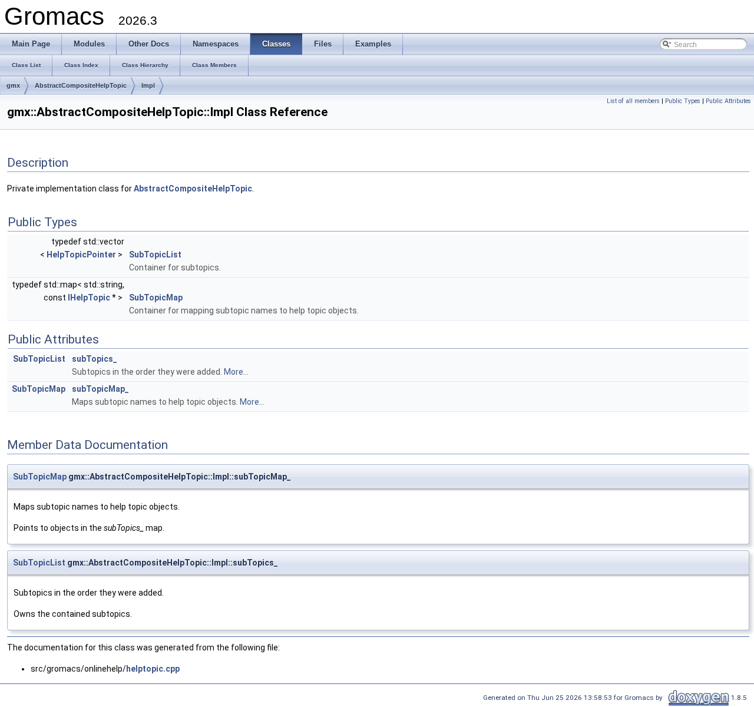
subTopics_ (94, 359)
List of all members (633, 101)
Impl (148, 85)
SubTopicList (155, 254)
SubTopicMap (156, 297)
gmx (13, 85)
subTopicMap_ (100, 389)
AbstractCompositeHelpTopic (81, 85)
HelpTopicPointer (81, 254)
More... (236, 371)
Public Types (682, 101)
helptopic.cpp (153, 668)
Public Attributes (728, 101)
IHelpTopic (89, 297)
